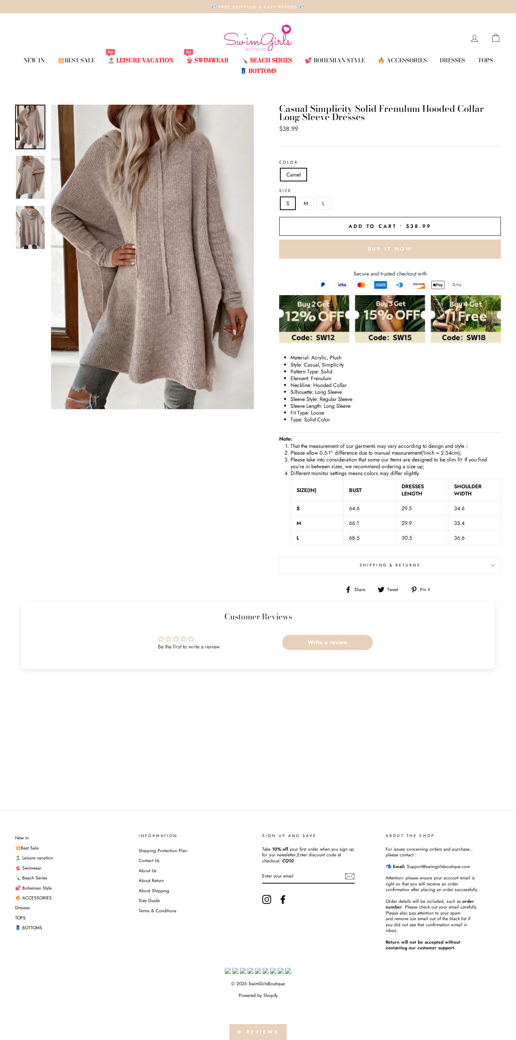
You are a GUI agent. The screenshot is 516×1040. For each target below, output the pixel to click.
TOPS (485, 60)
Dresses (452, 60)
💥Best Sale (76, 60)
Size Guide (149, 900)
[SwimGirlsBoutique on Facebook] (282, 899)
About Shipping (154, 890)
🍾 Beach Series (266, 60)
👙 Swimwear (207, 60)
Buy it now (390, 248)
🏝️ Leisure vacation (140, 60)
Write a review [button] (327, 642)
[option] (258, 6)
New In (34, 60)
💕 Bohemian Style (335, 60)
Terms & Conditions (157, 910)
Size (285, 190)
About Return (151, 880)
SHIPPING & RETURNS (390, 565)
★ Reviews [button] (258, 1031)
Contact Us (149, 860)
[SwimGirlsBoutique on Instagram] (266, 899)
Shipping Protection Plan (163, 850)
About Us (147, 870)
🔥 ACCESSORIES (402, 60)
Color (288, 162)
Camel (293, 174)
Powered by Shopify (258, 995)
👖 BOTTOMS (258, 71)
